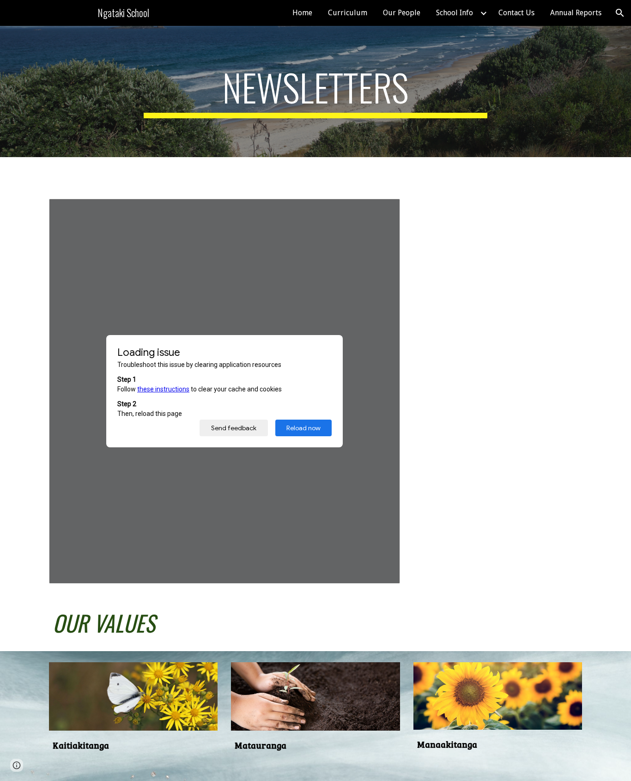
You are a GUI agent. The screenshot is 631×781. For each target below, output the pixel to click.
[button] (620, 13)
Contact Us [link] (516, 12)
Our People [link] (401, 12)
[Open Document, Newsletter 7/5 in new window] (382, 211)
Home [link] (302, 12)
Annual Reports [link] (575, 12)
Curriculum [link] (347, 12)
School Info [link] (454, 12)
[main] (315, 91)
